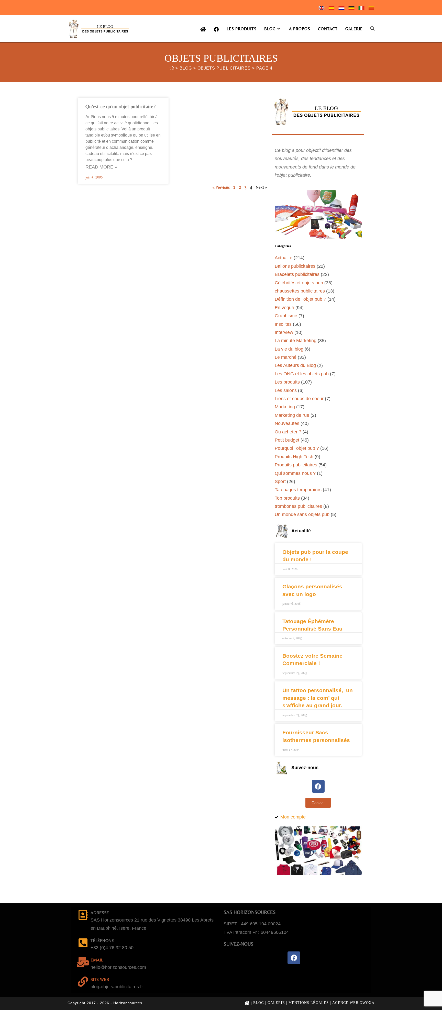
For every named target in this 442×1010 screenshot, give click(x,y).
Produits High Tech (294, 456)
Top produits (287, 498)
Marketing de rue (292, 415)
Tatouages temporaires (298, 489)
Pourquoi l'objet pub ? (297, 448)
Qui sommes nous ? (295, 473)
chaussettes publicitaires (300, 291)
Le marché (285, 357)
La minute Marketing (295, 340)
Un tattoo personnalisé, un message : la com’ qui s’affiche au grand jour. (317, 697)
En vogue (284, 307)
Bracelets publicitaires (297, 274)
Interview (284, 332)
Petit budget (287, 440)
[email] (83, 962)
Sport (280, 481)
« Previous (221, 187)
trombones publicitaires (298, 506)
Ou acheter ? (288, 431)
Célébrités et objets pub (299, 282)
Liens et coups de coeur (299, 398)
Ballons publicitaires (295, 266)
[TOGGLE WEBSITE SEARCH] (372, 28)
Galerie (276, 1003)
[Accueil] (172, 68)
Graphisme (286, 315)
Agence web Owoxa (353, 1003)
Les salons (286, 390)
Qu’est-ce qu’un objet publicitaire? (120, 106)
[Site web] (83, 982)
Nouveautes (287, 423)
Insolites (283, 324)
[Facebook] (318, 786)
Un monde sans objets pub (302, 514)
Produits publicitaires (296, 464)
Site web (100, 979)
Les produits (287, 382)
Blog (258, 1003)
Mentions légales (309, 1003)
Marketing (285, 406)
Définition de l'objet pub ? (300, 299)
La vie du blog (289, 349)
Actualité (283, 257)
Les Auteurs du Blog (295, 365)
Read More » (101, 167)
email (97, 959)
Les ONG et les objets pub (302, 373)
